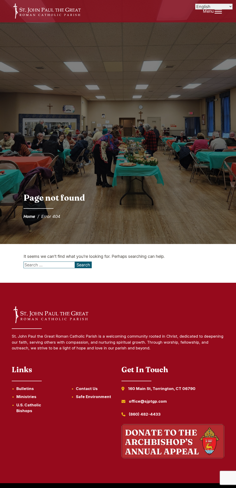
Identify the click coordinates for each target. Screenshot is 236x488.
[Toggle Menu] (218, 11)
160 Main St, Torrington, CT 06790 (161, 388)
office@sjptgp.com (148, 401)
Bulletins (25, 388)
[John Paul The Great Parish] (46, 11)
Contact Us (87, 388)
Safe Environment (93, 396)
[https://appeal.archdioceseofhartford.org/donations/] (172, 442)
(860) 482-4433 (145, 414)
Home (29, 216)
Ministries (26, 396)
